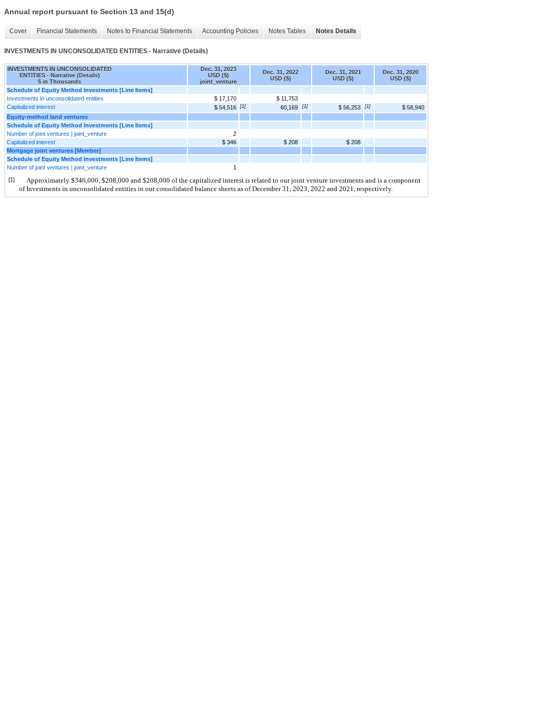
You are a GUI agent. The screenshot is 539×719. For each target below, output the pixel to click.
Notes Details (336, 31)
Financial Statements (67, 31)
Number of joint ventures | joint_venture (57, 134)
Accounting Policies (230, 31)
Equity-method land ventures (47, 117)
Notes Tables (287, 31)
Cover (18, 31)
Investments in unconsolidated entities (55, 98)
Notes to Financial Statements (149, 31)
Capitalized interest (31, 107)
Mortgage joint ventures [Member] (54, 150)
